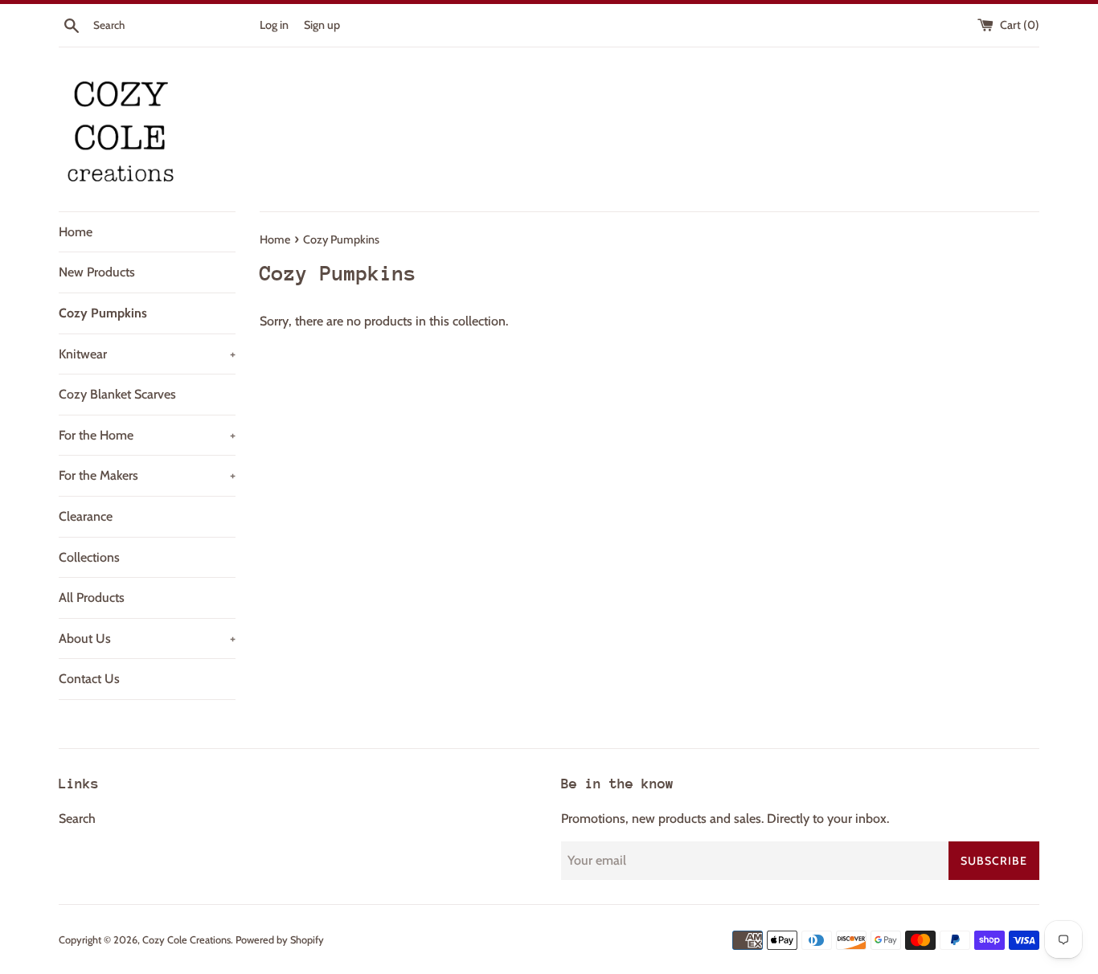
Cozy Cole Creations (186, 940)
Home (75, 231)
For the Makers (147, 475)
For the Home (147, 435)
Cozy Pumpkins (103, 313)
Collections (89, 557)
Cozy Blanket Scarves (117, 394)
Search (77, 818)
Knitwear (147, 354)
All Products (92, 597)
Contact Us (89, 678)
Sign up (322, 25)
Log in (274, 25)
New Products (97, 272)
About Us (147, 638)
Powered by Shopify (280, 940)
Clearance (86, 516)
